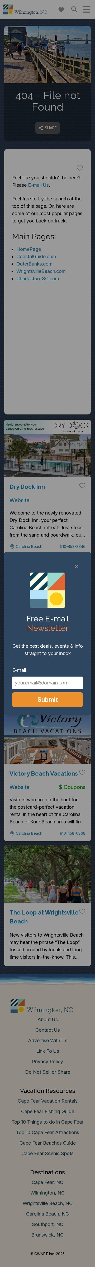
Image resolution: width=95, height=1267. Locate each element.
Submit (47, 699)
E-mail (19, 670)
